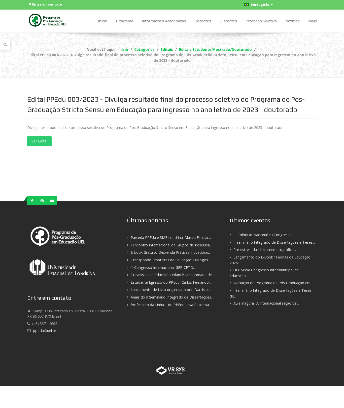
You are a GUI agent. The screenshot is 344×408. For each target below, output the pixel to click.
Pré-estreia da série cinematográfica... (264, 249)
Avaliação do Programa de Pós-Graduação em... (273, 282)
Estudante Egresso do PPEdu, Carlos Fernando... (171, 282)
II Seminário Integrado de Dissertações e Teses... (274, 242)
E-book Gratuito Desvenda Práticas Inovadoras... (171, 252)
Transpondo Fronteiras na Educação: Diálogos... (170, 259)
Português (259, 4)
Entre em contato (47, 4)
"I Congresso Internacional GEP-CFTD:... (163, 267)
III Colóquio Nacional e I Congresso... (263, 234)
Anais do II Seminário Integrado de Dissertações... (172, 297)
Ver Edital (39, 141)
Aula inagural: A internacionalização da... (266, 303)
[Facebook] (32, 201)
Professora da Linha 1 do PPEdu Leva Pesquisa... (171, 304)
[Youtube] (52, 201)
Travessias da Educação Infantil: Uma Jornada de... (172, 274)
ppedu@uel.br (44, 330)
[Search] (5, 44)
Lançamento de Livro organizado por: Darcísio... (170, 289)
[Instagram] (42, 201)
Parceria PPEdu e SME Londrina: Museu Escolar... (171, 237)
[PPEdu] (48, 20)
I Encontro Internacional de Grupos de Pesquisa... (171, 245)
